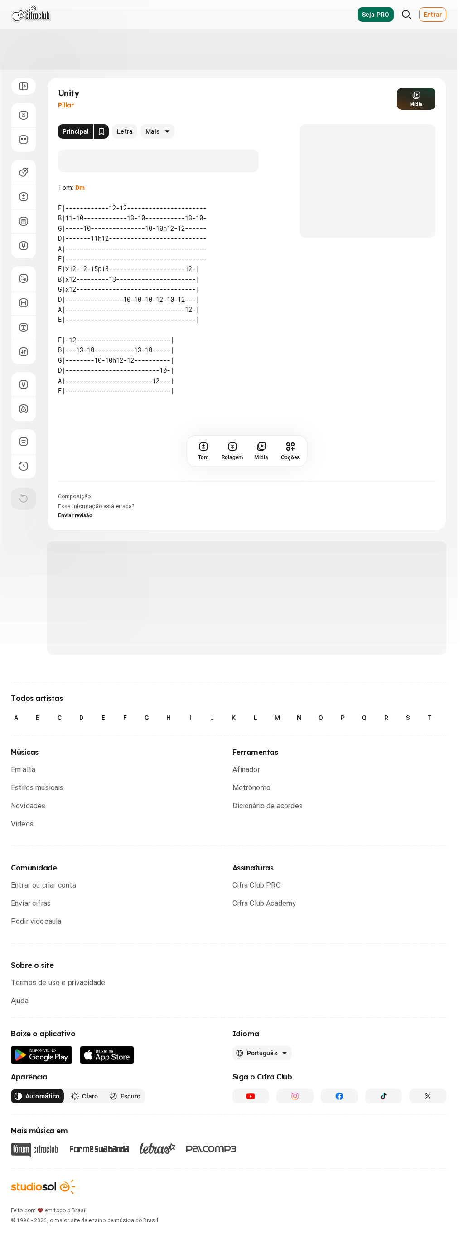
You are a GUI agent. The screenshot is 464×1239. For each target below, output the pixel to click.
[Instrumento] (23, 172)
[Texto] (23, 327)
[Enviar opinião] (23, 441)
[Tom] (23, 197)
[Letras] (157, 1148)
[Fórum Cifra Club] (34, 1150)
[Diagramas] (23, 303)
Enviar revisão (75, 515)
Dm (80, 187)
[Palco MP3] (211, 1149)
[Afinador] (23, 384)
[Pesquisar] (406, 14)
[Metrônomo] (23, 409)
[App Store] (107, 1055)
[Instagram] (295, 1096)
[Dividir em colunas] (23, 140)
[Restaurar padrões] (23, 499)
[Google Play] (41, 1055)
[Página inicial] (31, 14)
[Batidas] (23, 352)
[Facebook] (339, 1096)
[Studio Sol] (43, 1187)
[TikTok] (383, 1096)
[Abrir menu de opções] (23, 86)
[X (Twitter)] (427, 1096)
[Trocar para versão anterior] (23, 466)
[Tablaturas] (23, 278)
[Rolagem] (23, 115)
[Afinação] (23, 246)
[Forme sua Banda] (99, 1148)
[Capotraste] (23, 221)
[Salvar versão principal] (101, 131)
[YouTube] (251, 1096)
